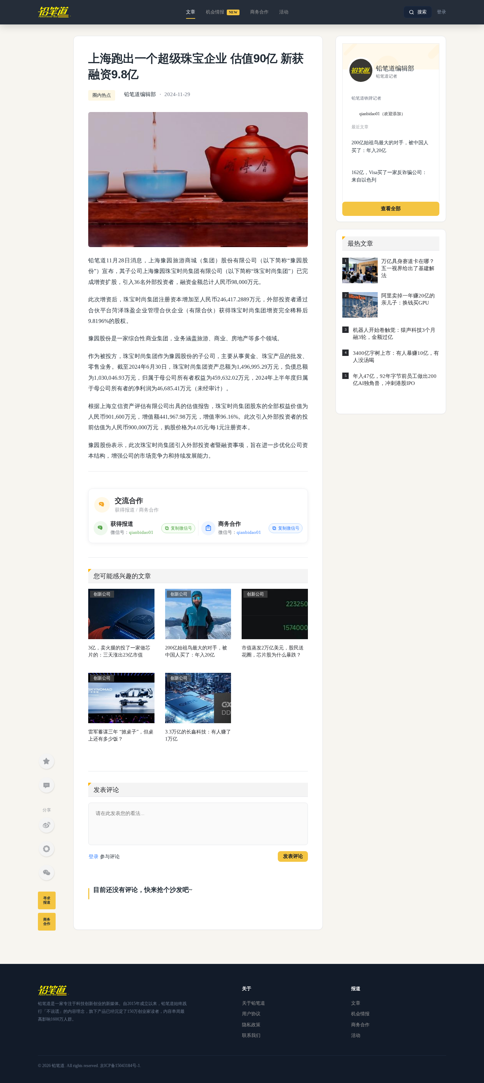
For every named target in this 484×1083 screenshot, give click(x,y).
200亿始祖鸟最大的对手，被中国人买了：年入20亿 (196, 651)
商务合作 (259, 12)
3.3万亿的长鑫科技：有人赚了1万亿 (198, 735)
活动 (283, 12)
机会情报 (221, 12)
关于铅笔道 (253, 1003)
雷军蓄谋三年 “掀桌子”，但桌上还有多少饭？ (120, 735)
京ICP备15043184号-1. (120, 1065)
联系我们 (251, 1035)
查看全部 (391, 208)
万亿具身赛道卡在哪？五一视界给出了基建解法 (407, 268)
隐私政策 (251, 1024)
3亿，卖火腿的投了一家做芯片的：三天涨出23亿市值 (119, 651)
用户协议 (251, 1013)
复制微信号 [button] (181, 528)
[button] (418, 12)
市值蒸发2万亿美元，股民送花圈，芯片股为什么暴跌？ (273, 651)
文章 (190, 12)
